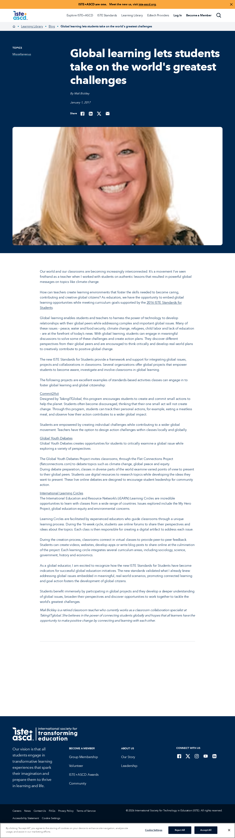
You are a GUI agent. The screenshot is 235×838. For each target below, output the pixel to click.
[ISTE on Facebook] (179, 756)
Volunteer (76, 766)
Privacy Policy (66, 810)
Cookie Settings (51, 818)
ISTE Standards (107, 15)
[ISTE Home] (20, 15)
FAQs (52, 810)
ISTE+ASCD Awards (84, 775)
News (27, 810)
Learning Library (132, 15)
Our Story (128, 757)
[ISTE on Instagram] (197, 756)
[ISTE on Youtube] (206, 756)
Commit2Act (49, 394)
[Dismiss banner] (231, 4)
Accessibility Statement (25, 818)
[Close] (229, 830)
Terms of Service (86, 810)
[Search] (219, 15)
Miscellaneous (21, 54)
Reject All (180, 830)
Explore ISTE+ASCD (80, 15)
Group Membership (83, 757)
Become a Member (82, 748)
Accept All (205, 830)
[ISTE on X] (188, 756)
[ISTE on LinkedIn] (214, 756)
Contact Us (40, 810)
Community (77, 783)
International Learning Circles (61, 493)
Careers (16, 810)
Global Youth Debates (56, 438)
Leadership (129, 766)
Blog (52, 26)
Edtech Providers (158, 15)
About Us (127, 748)
